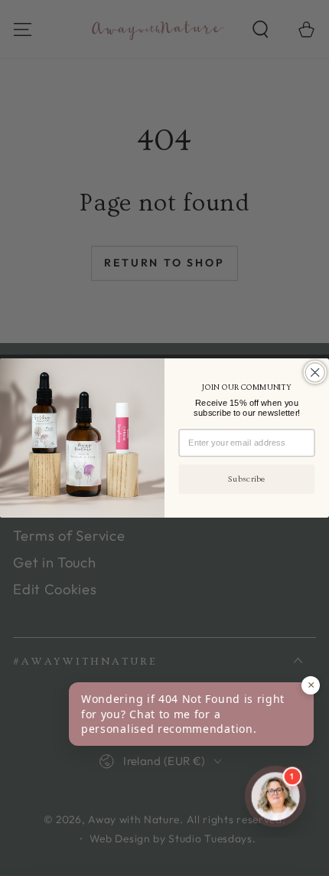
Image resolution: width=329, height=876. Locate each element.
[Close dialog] (314, 372)
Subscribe (246, 479)
